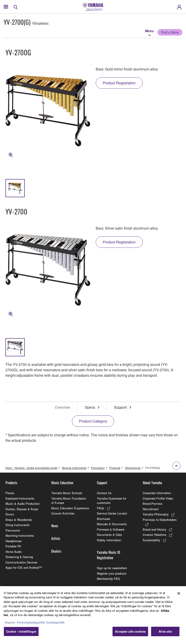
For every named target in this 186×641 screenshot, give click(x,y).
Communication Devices (21, 562)
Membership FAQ (108, 578)
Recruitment (151, 509)
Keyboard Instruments (19, 498)
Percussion (98, 468)
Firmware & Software (110, 529)
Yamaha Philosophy (156, 514)
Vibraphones (133, 468)
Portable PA (13, 546)
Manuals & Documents (112, 524)
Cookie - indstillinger (21, 631)
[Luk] (179, 593)
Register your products (112, 573)
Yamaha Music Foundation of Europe (68, 500)
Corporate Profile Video (158, 498)
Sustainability (151, 540)
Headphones (13, 541)
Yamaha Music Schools (66, 493)
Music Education (62, 482)
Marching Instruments (19, 535)
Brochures (103, 519)
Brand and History (154, 529)
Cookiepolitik (55, 622)
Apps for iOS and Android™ (23, 567)
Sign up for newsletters (112, 568)
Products (114, 468)
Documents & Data (109, 534)
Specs (90, 407)
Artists (55, 538)
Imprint (10, 622)
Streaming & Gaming (19, 557)
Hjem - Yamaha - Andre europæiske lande (31, 468)
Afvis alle (165, 631)
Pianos (10, 493)
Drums (9, 514)
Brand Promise (152, 503)
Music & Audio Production (22, 503)
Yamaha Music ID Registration (108, 554)
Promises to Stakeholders (160, 519)
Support (120, 407)
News (54, 525)
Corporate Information (157, 493)
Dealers (56, 551)
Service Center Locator (112, 513)
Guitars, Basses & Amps (21, 509)
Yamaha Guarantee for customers (111, 500)
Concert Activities (63, 513)
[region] (93, 613)
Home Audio (13, 551)
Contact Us (104, 493)
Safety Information (109, 540)
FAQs (100, 508)
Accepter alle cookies (130, 631)
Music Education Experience (70, 508)
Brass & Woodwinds (18, 519)
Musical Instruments (74, 468)
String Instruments (17, 525)
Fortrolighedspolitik (31, 622)
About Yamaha (152, 482)
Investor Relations (154, 534)
